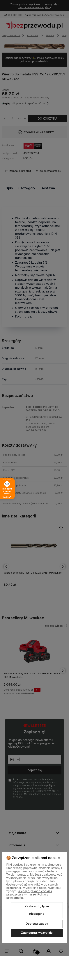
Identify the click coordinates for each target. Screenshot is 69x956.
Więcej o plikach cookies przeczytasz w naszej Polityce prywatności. (29, 894)
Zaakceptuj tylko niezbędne (37, 910)
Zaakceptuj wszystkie (37, 932)
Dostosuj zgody (37, 923)
